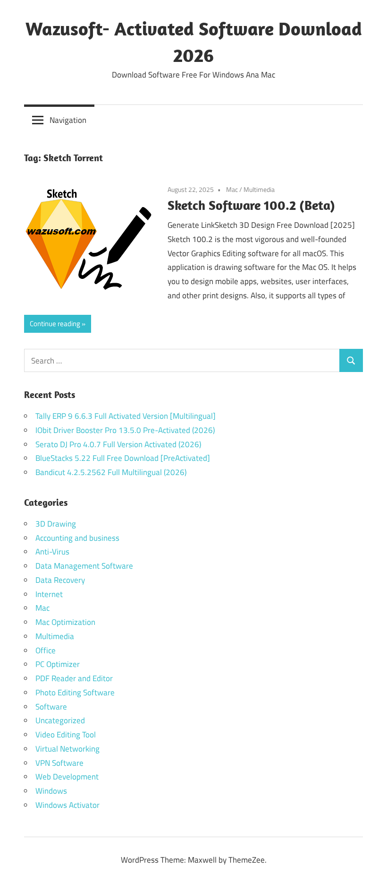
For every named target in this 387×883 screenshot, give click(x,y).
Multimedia (259, 189)
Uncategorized (60, 720)
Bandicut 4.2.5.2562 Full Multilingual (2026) (110, 472)
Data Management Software (84, 566)
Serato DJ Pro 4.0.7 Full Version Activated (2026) (118, 444)
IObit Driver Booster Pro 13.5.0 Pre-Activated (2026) (125, 430)
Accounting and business (77, 538)
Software (51, 707)
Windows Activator (67, 805)
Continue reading (55, 323)
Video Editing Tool (65, 734)
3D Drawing (55, 524)
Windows (51, 791)
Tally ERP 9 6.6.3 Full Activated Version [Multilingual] (125, 416)
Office (45, 650)
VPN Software (59, 763)
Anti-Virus (52, 551)
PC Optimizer (57, 664)
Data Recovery (60, 580)
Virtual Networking (67, 749)
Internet (49, 594)
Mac (232, 189)
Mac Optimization (65, 622)
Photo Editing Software (75, 692)
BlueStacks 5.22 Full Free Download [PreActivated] (122, 458)
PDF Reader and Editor (74, 678)
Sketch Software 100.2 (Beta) (251, 205)
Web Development (67, 776)
